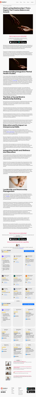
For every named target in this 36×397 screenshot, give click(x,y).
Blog (21, 2)
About (28, 2)
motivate (7, 196)
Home (17, 2)
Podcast (12, 393)
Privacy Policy (20, 393)
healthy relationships (10, 131)
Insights (32, 2)
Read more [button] (27, 262)
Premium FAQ (20, 390)
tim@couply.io (21, 248)
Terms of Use (20, 394)
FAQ (19, 389)
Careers (12, 390)
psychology (15, 80)
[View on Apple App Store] (15, 310)
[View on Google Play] (14, 256)
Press (24, 2)
